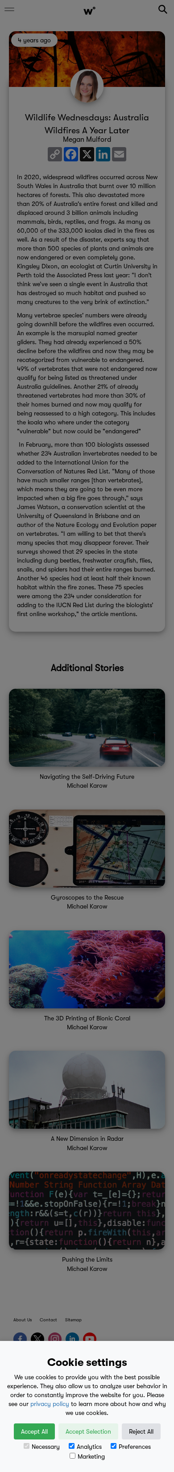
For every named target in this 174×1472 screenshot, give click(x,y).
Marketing (91, 1456)
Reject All (141, 1431)
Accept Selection (88, 1431)
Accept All (34, 1431)
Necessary (46, 1446)
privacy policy (49, 1403)
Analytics (89, 1446)
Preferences (135, 1446)
